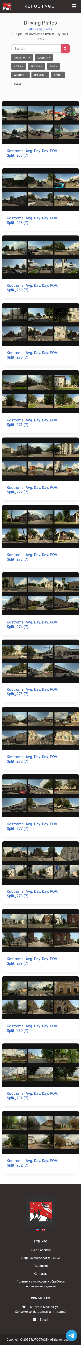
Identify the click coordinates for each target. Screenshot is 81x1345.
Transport (21, 57)
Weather (19, 75)
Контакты (40, 1274)
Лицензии (41, 1266)
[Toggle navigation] (74, 6)
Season (35, 66)
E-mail (44, 1319)
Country (42, 57)
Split (57, 75)
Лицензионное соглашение (40, 1258)
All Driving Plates (40, 29)
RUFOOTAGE (39, 6)
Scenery (39, 75)
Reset (17, 84)
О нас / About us (41, 1250)
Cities (17, 66)
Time (52, 66)
